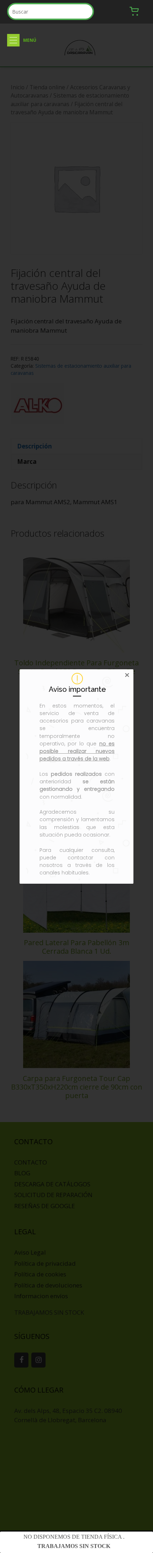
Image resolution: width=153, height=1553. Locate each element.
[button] (13, 40)
